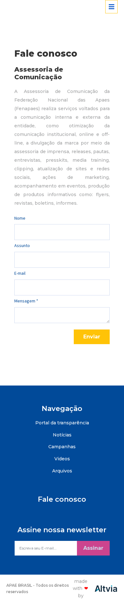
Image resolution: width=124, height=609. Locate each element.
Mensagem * (26, 301)
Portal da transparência (62, 423)
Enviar (91, 337)
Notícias (62, 435)
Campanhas (62, 447)
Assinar (93, 548)
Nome (19, 218)
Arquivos (62, 471)
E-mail (19, 273)
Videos (62, 459)
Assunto (22, 245)
